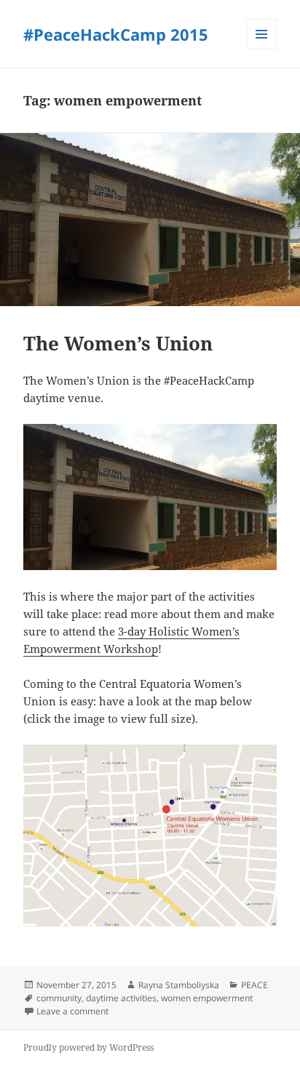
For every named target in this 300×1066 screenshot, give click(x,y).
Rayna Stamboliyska (178, 985)
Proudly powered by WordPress (88, 1047)
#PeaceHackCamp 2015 (115, 34)
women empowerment (207, 998)
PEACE (254, 985)
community (59, 998)
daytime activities (121, 998)
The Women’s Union (118, 343)
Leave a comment (72, 1011)
